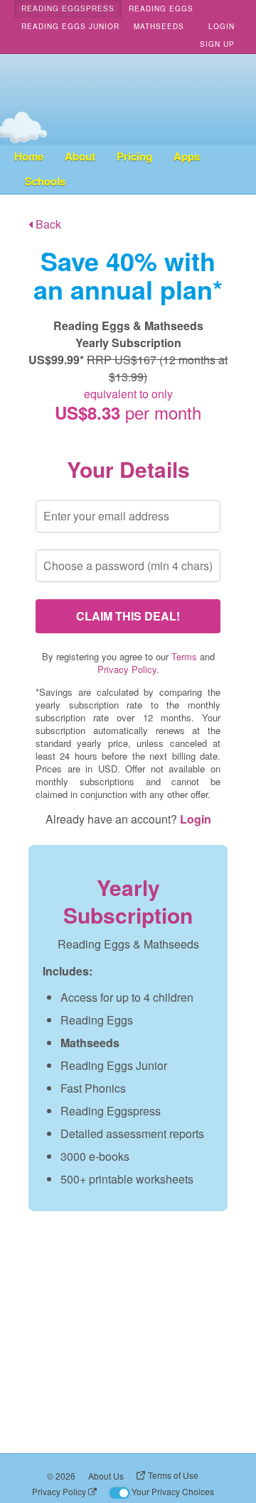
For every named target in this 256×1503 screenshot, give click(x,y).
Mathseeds (159, 26)
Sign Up (217, 44)
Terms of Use (173, 1475)
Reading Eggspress (67, 8)
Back (47, 224)
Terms (184, 656)
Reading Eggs (161, 8)
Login (221, 26)
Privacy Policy (126, 669)
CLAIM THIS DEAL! (128, 616)
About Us (106, 1476)
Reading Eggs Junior (70, 26)
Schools (45, 181)
